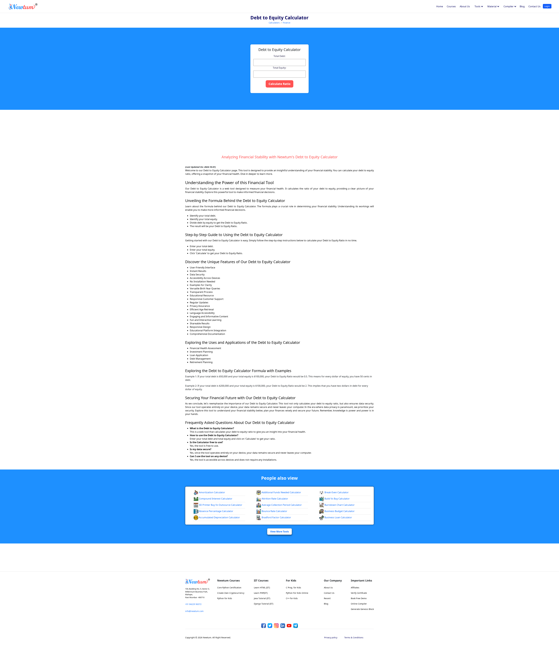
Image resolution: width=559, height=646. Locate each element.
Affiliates (355, 587)
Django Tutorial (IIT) (263, 603)
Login (547, 6)
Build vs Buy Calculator (337, 498)
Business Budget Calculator (339, 511)
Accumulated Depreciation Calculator (219, 517)
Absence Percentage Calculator (215, 511)
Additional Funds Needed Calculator (281, 492)
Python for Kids (224, 598)
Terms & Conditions (353, 637)
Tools (478, 6)
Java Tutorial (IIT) (262, 598)
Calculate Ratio (279, 84)
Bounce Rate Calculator (274, 511)
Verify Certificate (359, 593)
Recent (327, 598)
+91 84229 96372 (193, 604)
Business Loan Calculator (338, 517)
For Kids (291, 580)
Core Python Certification (229, 587)
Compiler (509, 6)
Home (439, 6)
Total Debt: (279, 56)
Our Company (333, 580)
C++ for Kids (292, 598)
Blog (522, 6)
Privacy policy (330, 637)
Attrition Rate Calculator (274, 498)
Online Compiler (359, 603)
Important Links (361, 580)
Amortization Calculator (211, 492)
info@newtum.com (194, 611)
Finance (286, 22)
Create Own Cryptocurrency (230, 593)
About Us (465, 6)
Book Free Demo (359, 598)
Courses (451, 6)
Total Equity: (279, 67)
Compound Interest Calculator (215, 498)
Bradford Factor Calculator (276, 517)
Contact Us (534, 6)
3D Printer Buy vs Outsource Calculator (220, 504)
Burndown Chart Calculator (339, 504)
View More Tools (279, 531)
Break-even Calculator (336, 492)
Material (492, 6)
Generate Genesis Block (362, 609)
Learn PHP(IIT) (261, 593)
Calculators (274, 22)
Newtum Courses (228, 580)
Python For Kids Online (297, 593)
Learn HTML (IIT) (262, 587)
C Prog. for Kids (293, 587)
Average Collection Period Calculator (281, 504)
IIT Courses (261, 580)
